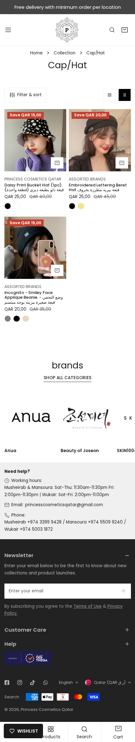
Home (36, 53)
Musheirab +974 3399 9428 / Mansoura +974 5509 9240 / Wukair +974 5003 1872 (65, 525)
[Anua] (31, 418)
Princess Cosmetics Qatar (47, 709)
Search (11, 697)
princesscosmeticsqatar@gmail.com (64, 505)
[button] (124, 30)
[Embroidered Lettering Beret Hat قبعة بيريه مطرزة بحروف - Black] (72, 206)
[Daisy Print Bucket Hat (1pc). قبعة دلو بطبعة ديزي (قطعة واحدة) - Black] (7, 206)
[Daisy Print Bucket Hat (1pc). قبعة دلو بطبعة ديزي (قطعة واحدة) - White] (16, 206)
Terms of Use (87, 606)
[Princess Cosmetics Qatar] (67, 29)
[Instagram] (19, 682)
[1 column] (109, 95)
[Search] (112, 30)
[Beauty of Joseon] (88, 418)
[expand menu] (8, 30)
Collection (64, 53)
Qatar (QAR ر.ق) (110, 682)
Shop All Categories (67, 378)
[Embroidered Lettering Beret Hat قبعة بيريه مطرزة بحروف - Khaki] (81, 206)
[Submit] (123, 591)
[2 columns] (124, 95)
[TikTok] (32, 682)
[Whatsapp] (45, 682)
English (66, 682)
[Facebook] (6, 682)
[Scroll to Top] (124, 709)
